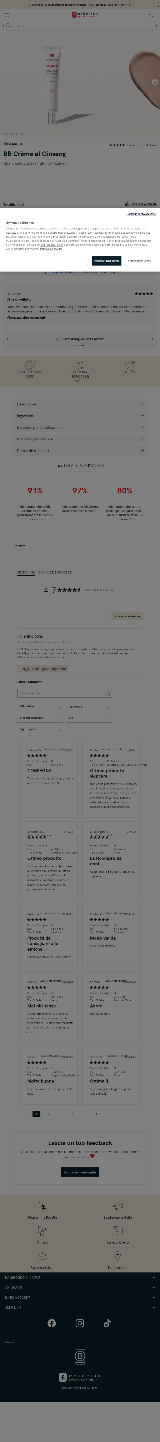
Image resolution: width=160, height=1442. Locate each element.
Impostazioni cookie (139, 261)
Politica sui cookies (51, 249)
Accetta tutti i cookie (106, 261)
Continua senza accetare (141, 214)
